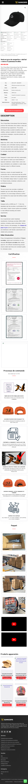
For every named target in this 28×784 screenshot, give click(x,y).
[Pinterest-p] (7, 732)
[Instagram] (5, 732)
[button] (2, 2)
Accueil (2, 54)
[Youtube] (10, 732)
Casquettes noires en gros (20, 54)
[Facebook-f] (2, 732)
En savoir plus (7, 705)
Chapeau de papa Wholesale (9, 54)
